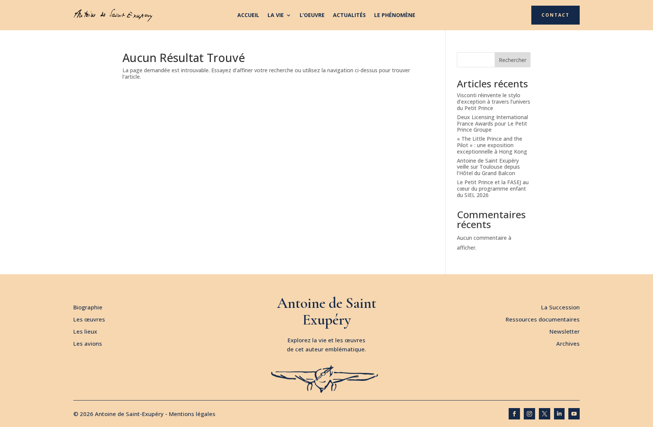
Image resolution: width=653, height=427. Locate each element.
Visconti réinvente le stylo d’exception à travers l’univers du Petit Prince (493, 102)
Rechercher (512, 60)
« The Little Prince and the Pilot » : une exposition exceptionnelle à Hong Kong (492, 145)
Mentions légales (192, 414)
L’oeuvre (312, 15)
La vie (276, 15)
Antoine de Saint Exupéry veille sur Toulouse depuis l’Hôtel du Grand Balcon (488, 167)
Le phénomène (394, 15)
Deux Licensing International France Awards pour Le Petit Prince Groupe (492, 123)
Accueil (248, 15)
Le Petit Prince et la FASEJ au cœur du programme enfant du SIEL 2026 (493, 189)
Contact (555, 15)
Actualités (349, 15)
